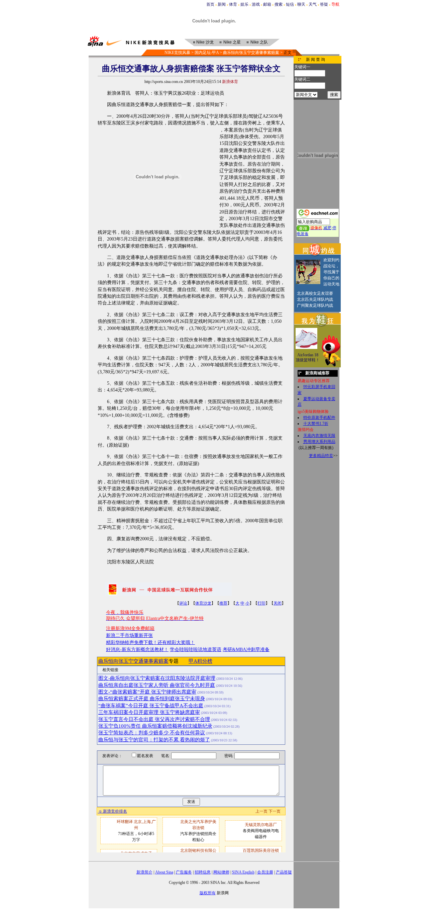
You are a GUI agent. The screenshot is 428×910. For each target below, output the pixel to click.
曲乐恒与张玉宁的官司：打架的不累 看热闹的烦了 (154, 739)
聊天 (301, 4)
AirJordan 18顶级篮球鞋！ (308, 358)
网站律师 (221, 872)
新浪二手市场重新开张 (129, 635)
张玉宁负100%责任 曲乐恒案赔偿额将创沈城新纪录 (155, 726)
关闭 (278, 603)
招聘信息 (203, 872)
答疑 (324, 4)
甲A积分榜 (200, 661)
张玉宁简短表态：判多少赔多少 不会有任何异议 (151, 732)
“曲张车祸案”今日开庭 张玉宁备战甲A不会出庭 (150, 705)
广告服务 (184, 872)
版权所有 (208, 893)
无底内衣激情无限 (319, 435)
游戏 (256, 4)
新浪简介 (144, 872)
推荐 (223, 603)
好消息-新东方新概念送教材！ (137, 649)
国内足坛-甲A (207, 52)
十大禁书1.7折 (315, 423)
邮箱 (267, 4)
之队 (259, 42)
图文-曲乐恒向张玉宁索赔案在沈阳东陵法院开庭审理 (156, 678)
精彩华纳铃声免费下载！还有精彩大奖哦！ (150, 642)
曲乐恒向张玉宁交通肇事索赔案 (251, 52)
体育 (233, 4)
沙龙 (205, 42)
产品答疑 (284, 872)
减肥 (327, 227)
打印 (261, 603)
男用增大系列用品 (319, 441)
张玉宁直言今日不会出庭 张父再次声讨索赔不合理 (154, 719)
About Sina (164, 872)
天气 (313, 4)
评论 (183, 603)
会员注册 (265, 872)
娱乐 (244, 4)
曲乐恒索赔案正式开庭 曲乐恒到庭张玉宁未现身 (151, 698)
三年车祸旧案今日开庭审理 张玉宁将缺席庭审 (149, 712)
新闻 (222, 4)
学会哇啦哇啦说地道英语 (195, 649)
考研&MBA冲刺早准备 (246, 649)
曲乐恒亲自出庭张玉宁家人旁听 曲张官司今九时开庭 (156, 685)
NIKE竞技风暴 (177, 52)
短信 (290, 4)
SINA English (243, 872)
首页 (210, 4)
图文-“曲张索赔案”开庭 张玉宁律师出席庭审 (147, 692)
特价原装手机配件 (319, 417)
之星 (232, 42)
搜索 (279, 4)
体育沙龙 (203, 603)
